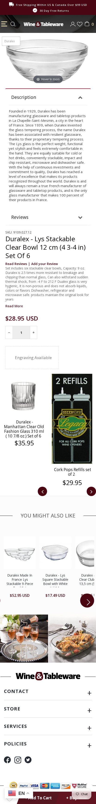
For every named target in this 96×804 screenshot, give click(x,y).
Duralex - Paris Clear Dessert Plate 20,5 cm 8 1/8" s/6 (72, 419)
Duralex (9, 41)
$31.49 (72, 430)
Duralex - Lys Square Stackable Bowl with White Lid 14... (55, 581)
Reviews (19, 217)
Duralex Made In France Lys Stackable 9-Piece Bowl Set (20, 581)
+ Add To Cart (38, 798)
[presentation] (42, 491)
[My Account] (73, 22)
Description (23, 97)
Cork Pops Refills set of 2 (24, 472)
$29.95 (24, 482)
